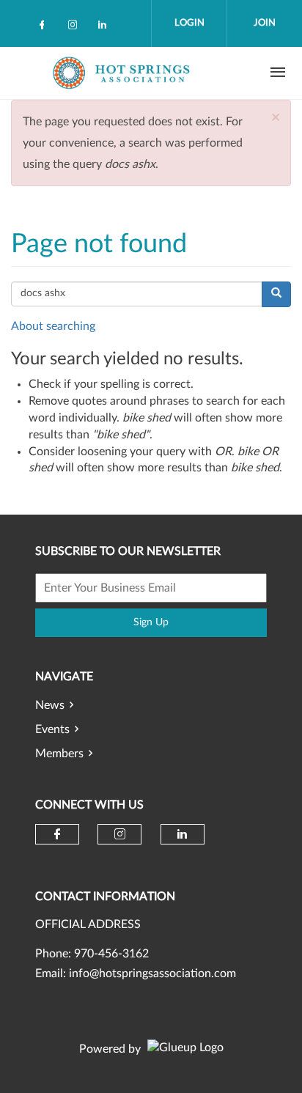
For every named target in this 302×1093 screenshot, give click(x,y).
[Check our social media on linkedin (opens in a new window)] (106, 28)
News (50, 705)
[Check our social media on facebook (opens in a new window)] (45, 28)
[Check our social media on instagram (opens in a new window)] (75, 28)
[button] (275, 117)
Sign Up (151, 622)
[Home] (123, 72)
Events (52, 729)
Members (59, 753)
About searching (53, 326)
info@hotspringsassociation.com (152, 973)
